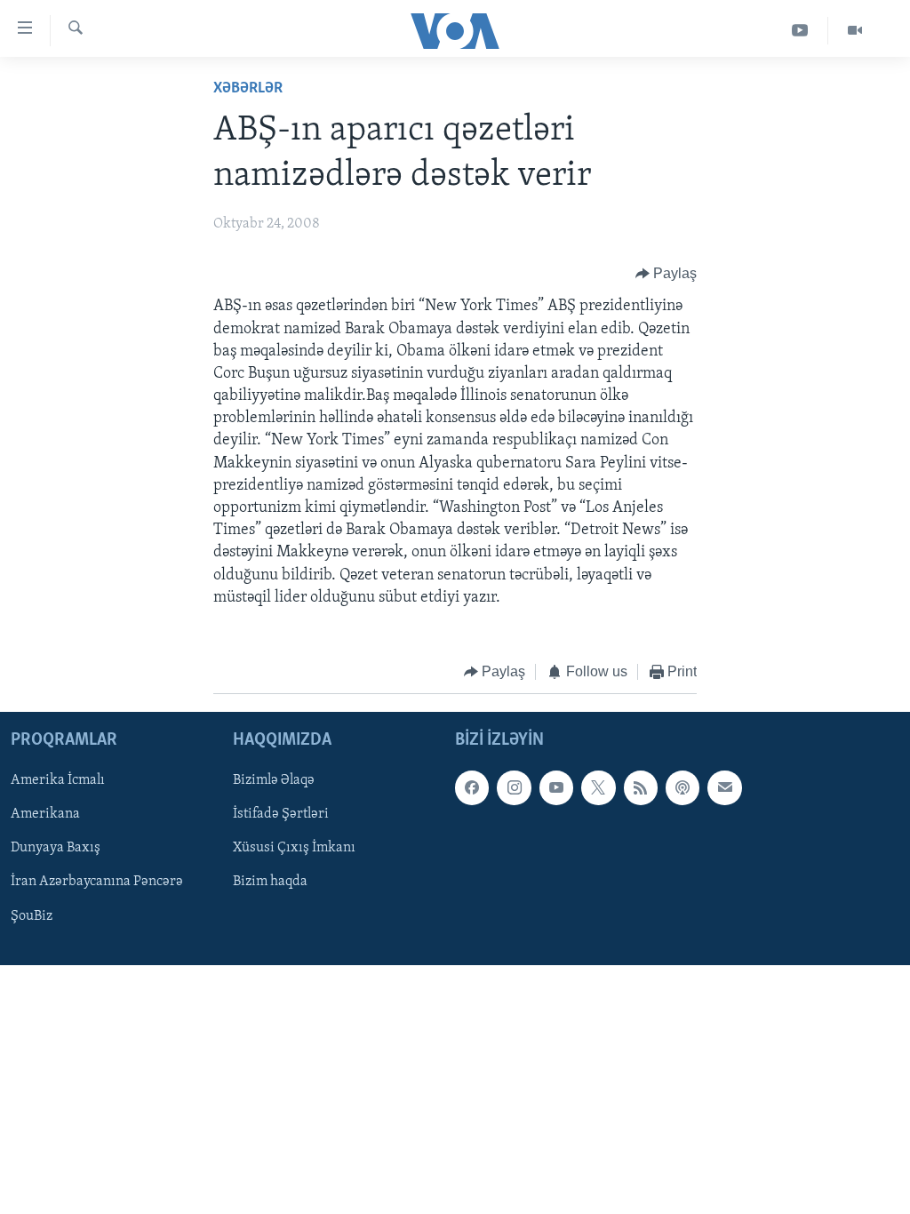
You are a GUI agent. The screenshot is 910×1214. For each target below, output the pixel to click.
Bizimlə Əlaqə (274, 781)
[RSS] (641, 788)
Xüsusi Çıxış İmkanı (294, 849)
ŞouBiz (31, 916)
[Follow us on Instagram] (514, 788)
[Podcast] (682, 788)
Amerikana (45, 815)
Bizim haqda (270, 882)
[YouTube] (800, 30)
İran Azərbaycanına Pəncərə (97, 882)
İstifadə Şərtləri (281, 815)
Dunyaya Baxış (55, 849)
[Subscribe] (724, 788)
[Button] (666, 273)
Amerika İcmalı (58, 781)
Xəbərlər (248, 89)
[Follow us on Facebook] (472, 788)
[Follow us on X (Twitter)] (598, 788)
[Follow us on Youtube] (556, 788)
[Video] (855, 30)
